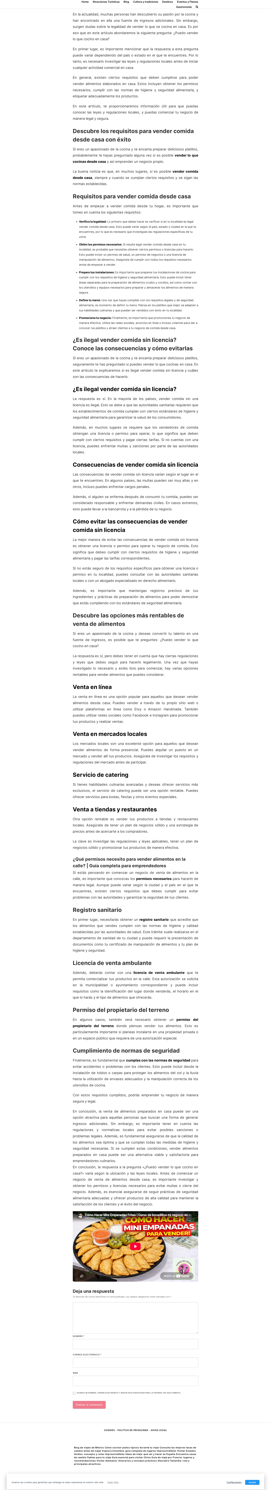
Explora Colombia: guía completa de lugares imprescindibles (139, 1450)
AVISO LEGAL (159, 1430)
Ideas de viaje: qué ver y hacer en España (150, 1454)
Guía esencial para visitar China (131, 1457)
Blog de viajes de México (89, 1447)
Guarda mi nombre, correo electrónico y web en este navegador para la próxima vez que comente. (129, 1393)
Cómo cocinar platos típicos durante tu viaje (132, 1447)
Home (85, 1)
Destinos (167, 1)
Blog (126, 1)
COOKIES (110, 1430)
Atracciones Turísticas (106, 1)
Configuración (234, 1482)
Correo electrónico (87, 1354)
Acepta (252, 1482)
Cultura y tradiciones (145, 1)
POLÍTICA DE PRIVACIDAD (132, 1430)
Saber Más (112, 1482)
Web (75, 1373)
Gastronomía (184, 6)
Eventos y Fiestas (187, 1)
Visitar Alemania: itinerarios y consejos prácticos (127, 1460)
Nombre (79, 1336)
